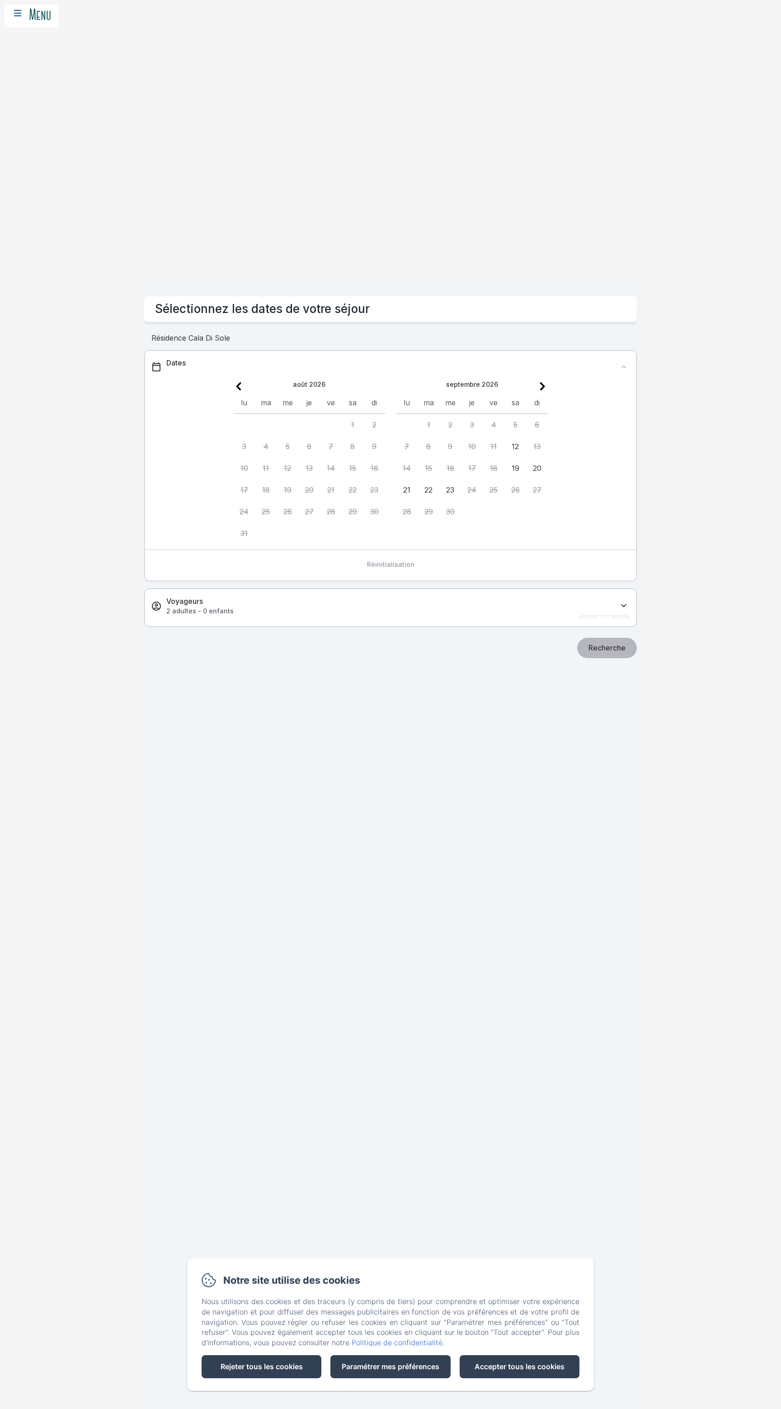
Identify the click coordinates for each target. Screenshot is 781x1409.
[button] (352, 425)
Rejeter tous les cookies (262, 1366)
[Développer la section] (623, 606)
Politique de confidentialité (397, 1342)
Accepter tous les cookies (520, 1366)
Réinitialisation (390, 564)
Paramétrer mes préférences (390, 1366)
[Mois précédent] (238, 386)
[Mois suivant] (542, 386)
